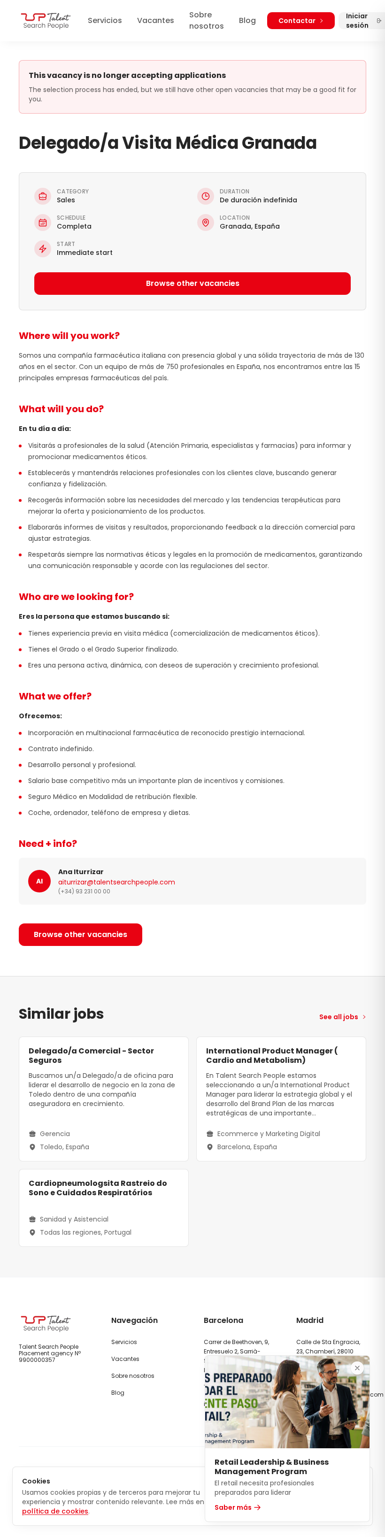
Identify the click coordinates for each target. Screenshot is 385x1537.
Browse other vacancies (192, 283)
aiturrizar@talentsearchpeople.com (116, 882)
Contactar (297, 20)
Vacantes (155, 20)
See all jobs (338, 1017)
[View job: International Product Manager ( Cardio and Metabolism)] (281, 1099)
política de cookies (55, 1511)
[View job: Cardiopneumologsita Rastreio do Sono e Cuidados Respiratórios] (103, 1207)
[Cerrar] (357, 1368)
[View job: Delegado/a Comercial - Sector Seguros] (103, 1099)
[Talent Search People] (46, 21)
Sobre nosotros (206, 20)
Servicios (105, 20)
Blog (247, 20)
